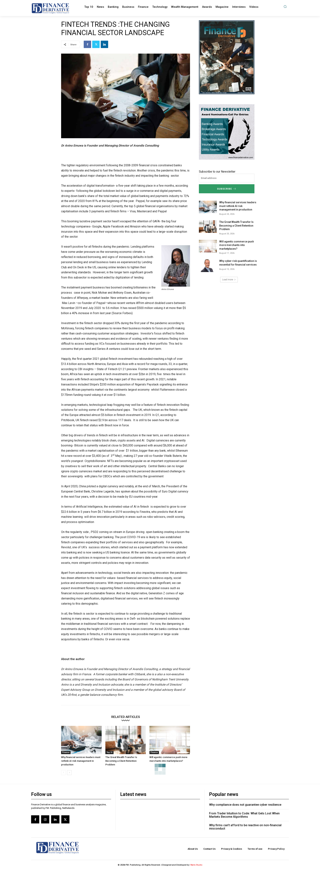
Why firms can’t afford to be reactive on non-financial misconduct (245, 826)
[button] (285, 6)
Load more (227, 279)
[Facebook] (87, 44)
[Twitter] (96, 44)
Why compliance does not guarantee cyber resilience (245, 804)
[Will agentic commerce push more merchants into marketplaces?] (169, 740)
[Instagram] (45, 819)
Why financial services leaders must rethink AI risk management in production (80, 761)
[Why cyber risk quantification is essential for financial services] (208, 265)
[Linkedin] (104, 44)
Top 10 (109, 752)
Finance (65, 752)
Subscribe (224, 188)
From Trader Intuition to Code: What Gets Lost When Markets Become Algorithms (244, 815)
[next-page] (69, 772)
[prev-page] (63, 772)
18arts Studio (196, 865)
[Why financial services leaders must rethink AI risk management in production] (81, 740)
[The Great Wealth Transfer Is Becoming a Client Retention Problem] (125, 740)
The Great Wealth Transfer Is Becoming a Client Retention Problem (121, 761)
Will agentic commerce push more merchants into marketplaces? (236, 245)
